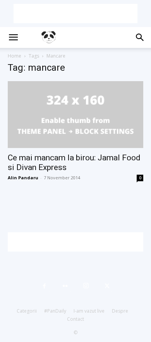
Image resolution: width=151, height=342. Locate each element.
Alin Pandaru (23, 177)
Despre (120, 311)
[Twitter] (107, 286)
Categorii (27, 311)
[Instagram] (86, 286)
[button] (13, 37)
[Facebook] (44, 286)
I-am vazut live (89, 311)
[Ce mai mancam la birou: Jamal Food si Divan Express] (75, 114)
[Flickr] (65, 286)
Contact (75, 319)
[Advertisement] (75, 13)
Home (14, 56)
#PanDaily (55, 311)
